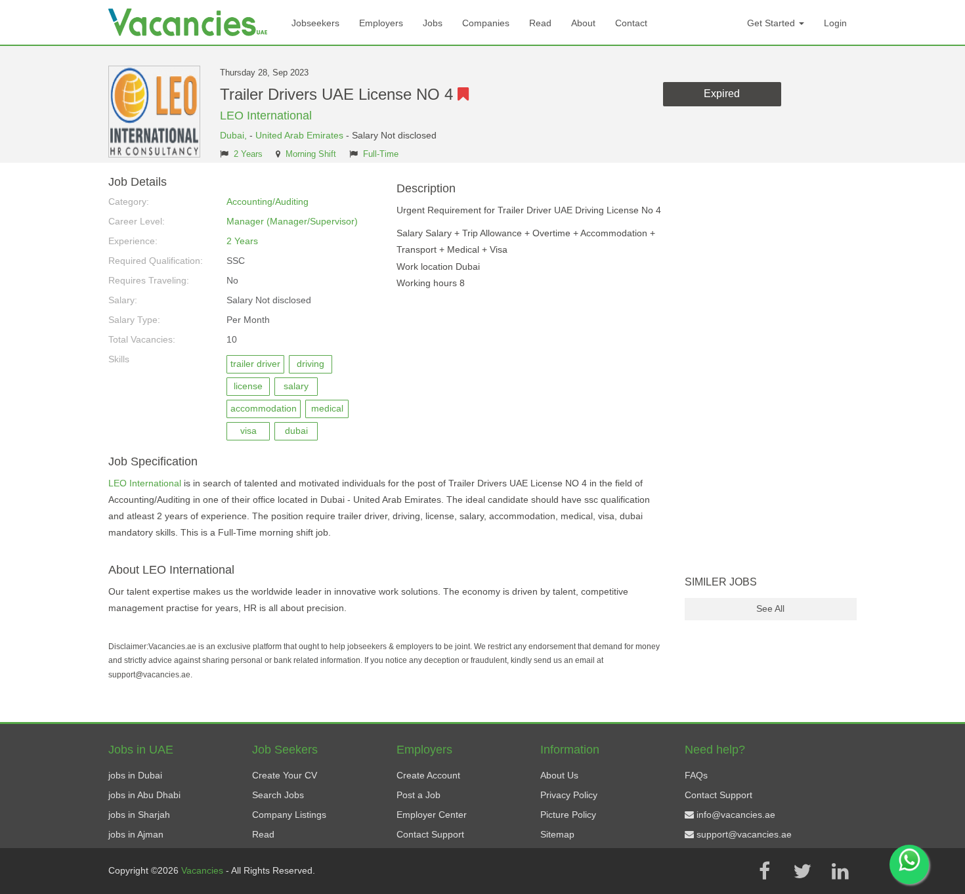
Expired (722, 93)
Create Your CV (284, 775)
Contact (631, 23)
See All (770, 608)
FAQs (696, 775)
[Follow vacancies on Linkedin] (840, 871)
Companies (485, 23)
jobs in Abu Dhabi (144, 795)
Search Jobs (278, 795)
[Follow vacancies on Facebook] (764, 871)
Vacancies (203, 870)
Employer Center (432, 814)
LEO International (266, 115)
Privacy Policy (568, 795)
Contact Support (430, 834)
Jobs (432, 23)
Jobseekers (315, 23)
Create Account (428, 775)
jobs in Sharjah (139, 814)
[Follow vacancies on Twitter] (802, 871)
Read (540, 23)
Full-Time (380, 154)
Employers (381, 23)
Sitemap (557, 834)
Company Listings (289, 814)
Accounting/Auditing (267, 201)
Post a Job (418, 795)
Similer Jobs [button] (721, 581)
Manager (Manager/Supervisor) (292, 221)
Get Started (772, 23)
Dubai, (234, 135)
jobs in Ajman (135, 834)
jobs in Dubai (135, 775)
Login (835, 23)
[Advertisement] (771, 373)
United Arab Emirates (299, 135)
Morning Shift (311, 154)
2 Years (248, 154)
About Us (559, 775)
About (583, 23)
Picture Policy (568, 814)
